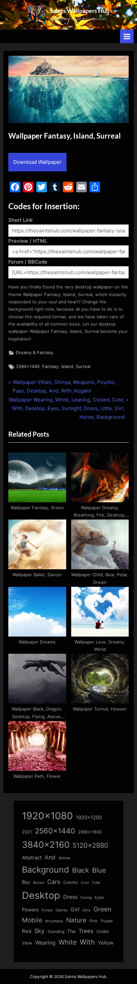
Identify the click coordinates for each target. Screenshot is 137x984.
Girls (86, 910)
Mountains (54, 921)
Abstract (32, 857)
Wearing (45, 942)
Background (45, 870)
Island (67, 366)
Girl (74, 909)
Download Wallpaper (37, 162)
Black (80, 870)
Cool (85, 883)
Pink (93, 920)
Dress (70, 897)
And (50, 857)
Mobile (32, 920)
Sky (39, 930)
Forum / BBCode (27, 262)
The (71, 931)
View (27, 943)
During (86, 897)
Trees (85, 931)
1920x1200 (89, 818)
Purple (107, 921)
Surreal (83, 366)
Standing (56, 931)
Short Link (20, 220)
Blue (99, 870)
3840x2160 (45, 844)
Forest (47, 910)
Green (102, 909)
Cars (53, 881)
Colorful (70, 882)
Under (102, 931)
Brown (38, 882)
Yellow (105, 943)
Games (62, 910)
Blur (26, 882)
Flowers (30, 909)
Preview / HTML (27, 241)
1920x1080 (47, 816)
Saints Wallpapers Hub (79, 10)
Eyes (99, 897)
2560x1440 (28, 366)
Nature (76, 920)
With (87, 942)
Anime (64, 857)
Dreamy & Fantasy (34, 352)
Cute (96, 883)
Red (26, 931)
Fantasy (50, 366)
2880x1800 (90, 832)
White (68, 942)
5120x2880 (90, 845)
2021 (27, 832)
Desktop (41, 895)
